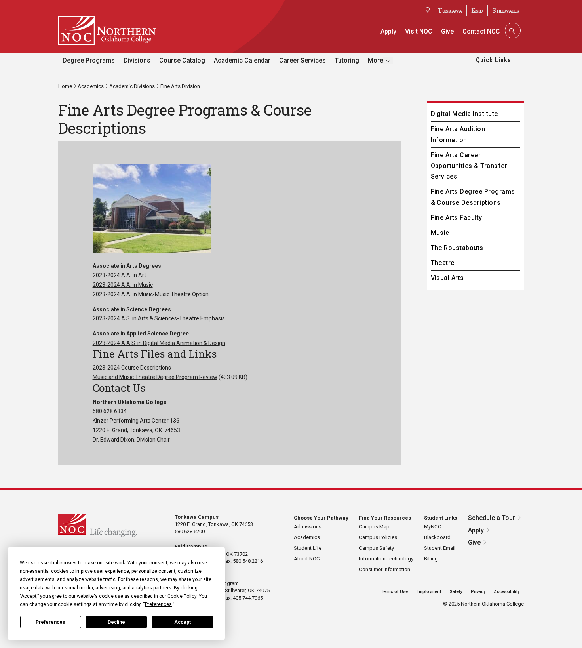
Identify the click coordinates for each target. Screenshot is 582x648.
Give (447, 31)
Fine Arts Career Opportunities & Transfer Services (469, 165)
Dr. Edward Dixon (113, 439)
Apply (388, 31)
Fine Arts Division (180, 86)
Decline (116, 622)
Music (440, 232)
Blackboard (437, 537)
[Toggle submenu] (388, 60)
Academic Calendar (242, 60)
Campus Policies (378, 537)
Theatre (443, 263)
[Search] (511, 30)
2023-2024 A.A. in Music (123, 285)
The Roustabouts (457, 248)
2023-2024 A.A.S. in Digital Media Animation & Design (159, 343)
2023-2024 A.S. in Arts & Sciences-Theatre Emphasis (159, 318)
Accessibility (506, 591)
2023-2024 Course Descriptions (132, 367)
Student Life (307, 548)
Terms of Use (394, 591)
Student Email (439, 548)
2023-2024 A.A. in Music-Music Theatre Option (151, 294)
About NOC (307, 559)
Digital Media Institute (464, 114)
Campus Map (374, 527)
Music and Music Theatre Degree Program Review (155, 377)
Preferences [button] (158, 604)
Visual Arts (447, 278)
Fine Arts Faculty (456, 217)
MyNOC (432, 527)
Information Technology (386, 559)
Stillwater (505, 10)
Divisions (137, 60)
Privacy (478, 591)
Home (65, 86)
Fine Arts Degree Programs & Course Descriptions (473, 197)
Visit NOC (418, 31)
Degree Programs (89, 60)
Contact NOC (481, 31)
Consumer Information (384, 569)
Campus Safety (376, 548)
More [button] (375, 60)
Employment (429, 591)
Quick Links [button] (493, 60)
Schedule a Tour (491, 518)
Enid (477, 10)
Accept (182, 622)
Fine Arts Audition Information (458, 134)
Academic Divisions (132, 86)
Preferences (50, 622)
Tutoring (347, 60)
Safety (456, 591)
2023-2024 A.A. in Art (119, 275)
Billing (431, 559)
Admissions (307, 527)
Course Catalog (182, 60)
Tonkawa (450, 10)
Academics (91, 86)
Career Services (302, 60)
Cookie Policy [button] (181, 596)
